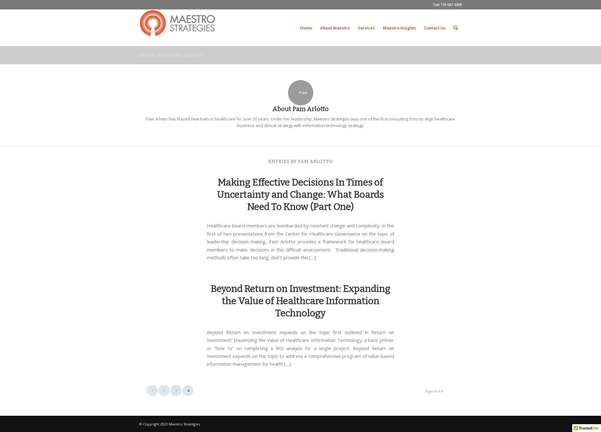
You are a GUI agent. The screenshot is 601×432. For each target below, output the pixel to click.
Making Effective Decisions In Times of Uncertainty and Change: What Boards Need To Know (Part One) (300, 194)
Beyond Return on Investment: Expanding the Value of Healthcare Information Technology (300, 301)
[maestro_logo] (178, 28)
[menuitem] (306, 28)
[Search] (455, 28)
